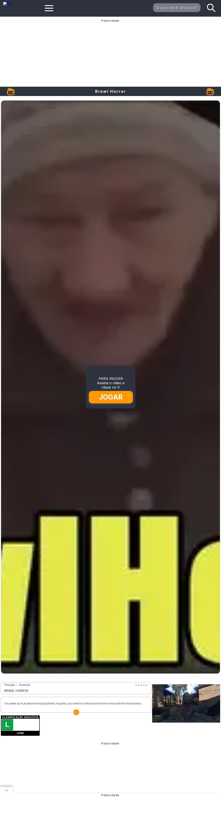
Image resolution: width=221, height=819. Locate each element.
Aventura (24, 685)
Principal (9, 685)
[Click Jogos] (10, 5)
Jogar (111, 397)
